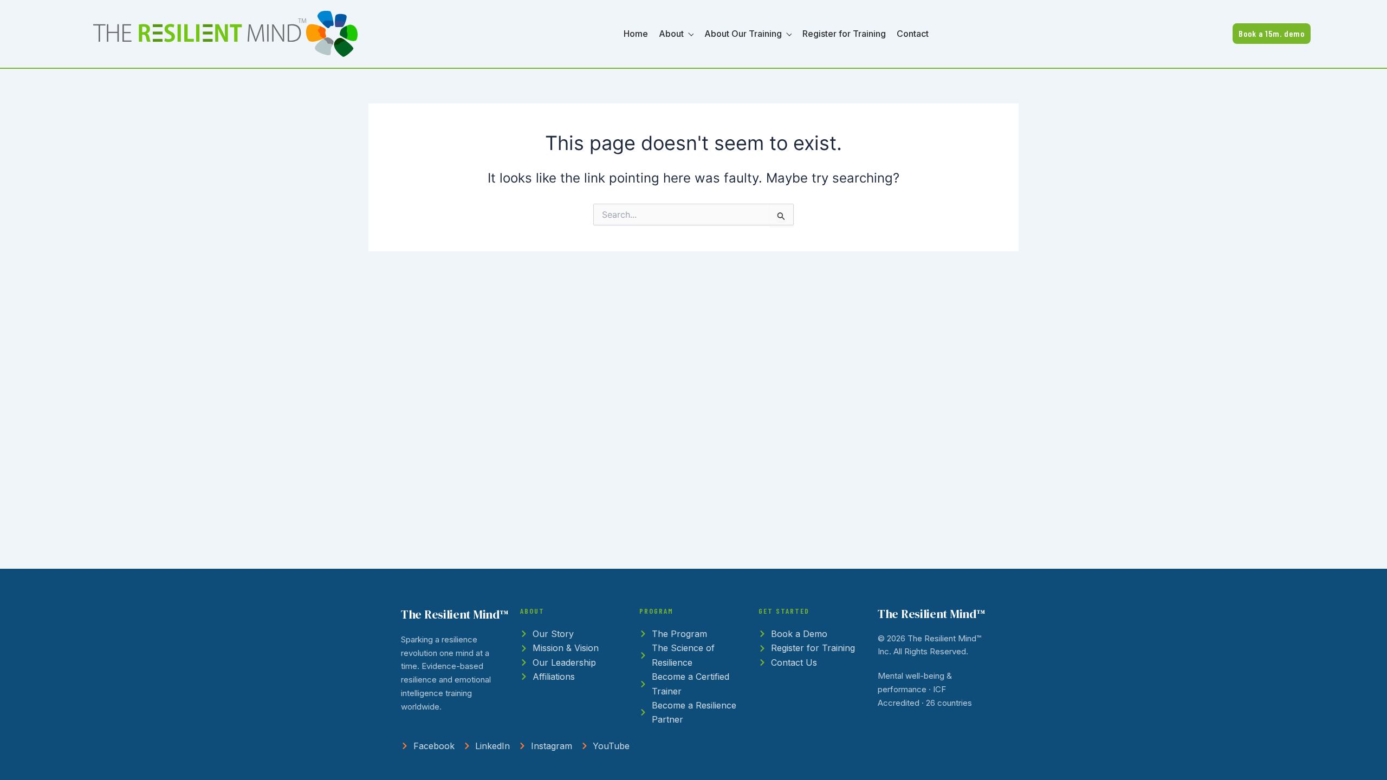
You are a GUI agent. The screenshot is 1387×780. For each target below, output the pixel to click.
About (671, 33)
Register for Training (844, 33)
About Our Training (743, 33)
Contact (913, 33)
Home (636, 33)
